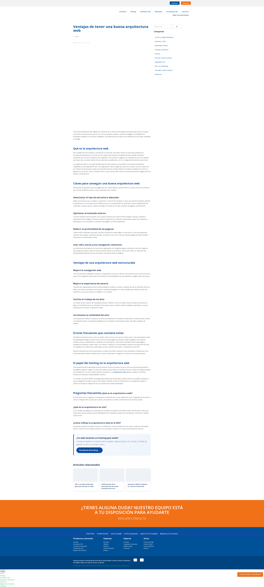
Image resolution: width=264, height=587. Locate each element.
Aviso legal (76, 565)
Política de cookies (103, 565)
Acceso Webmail (149, 546)
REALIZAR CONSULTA (132, 518)
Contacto (126, 542)
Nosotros (106, 542)
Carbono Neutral (108, 548)
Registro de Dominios (80, 550)
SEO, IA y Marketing (161, 66)
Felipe (77, 36)
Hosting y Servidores (161, 50)
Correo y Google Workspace (164, 37)
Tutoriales (127, 548)
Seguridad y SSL (160, 62)
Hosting (75, 542)
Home (2, 574)
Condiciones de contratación (119, 565)
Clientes (175, 3)
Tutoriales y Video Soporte (163, 70)
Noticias (157, 54)
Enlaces (105, 550)
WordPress (158, 74)
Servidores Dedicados (80, 546)
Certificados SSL (78, 548)
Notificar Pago (128, 546)
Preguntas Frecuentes (130, 544)
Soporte (186, 3)
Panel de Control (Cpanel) (163, 58)
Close (3, 571)
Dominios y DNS (160, 41)
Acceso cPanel (148, 544)
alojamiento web (120, 372)
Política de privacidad (88, 565)
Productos (3, 582)
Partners (106, 546)
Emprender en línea (161, 45)
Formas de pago (149, 542)
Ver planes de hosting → (89, 450)
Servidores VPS (78, 544)
